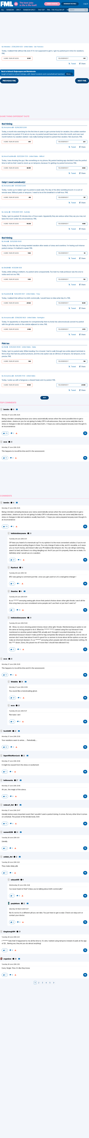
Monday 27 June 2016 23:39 (18, 687)
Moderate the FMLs (70, 4)
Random (10, 10)
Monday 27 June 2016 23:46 (11, 786)
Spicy (18, 10)
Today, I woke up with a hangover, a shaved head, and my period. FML (28, 380)
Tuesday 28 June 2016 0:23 (11, 937)
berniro (6, 409)
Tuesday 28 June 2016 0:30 (11, 964)
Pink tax (5, 344)
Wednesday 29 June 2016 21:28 (19, 885)
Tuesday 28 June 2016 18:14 (18, 597)
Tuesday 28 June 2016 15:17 (18, 711)
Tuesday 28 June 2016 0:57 (18, 539)
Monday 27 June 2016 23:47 (11, 810)
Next (44, 397)
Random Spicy (29, 10)
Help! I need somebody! (13, 182)
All (2, 10)
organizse (7, 959)
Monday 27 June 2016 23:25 (11, 415)
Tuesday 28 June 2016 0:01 (10, 838)
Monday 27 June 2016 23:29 (11, 447)
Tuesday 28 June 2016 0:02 (11, 862)
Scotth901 (7, 731)
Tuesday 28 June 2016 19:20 (18, 623)
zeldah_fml (8, 857)
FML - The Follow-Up (55, 10)
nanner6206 (8, 832)
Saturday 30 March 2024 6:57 (19, 909)
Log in (85, 4)
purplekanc (15, 904)
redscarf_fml (8, 805)
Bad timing (7, 124)
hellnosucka (8, 780)
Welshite (14, 682)
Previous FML (9, 81)
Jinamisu (14, 591)
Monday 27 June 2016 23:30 (11, 736)
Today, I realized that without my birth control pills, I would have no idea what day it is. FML (36, 298)
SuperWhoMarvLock (11, 756)
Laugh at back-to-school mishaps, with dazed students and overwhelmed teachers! (36, 73)
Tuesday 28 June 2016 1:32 (17, 573)
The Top (41, 10)
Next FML (82, 81)
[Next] (53, 983)
